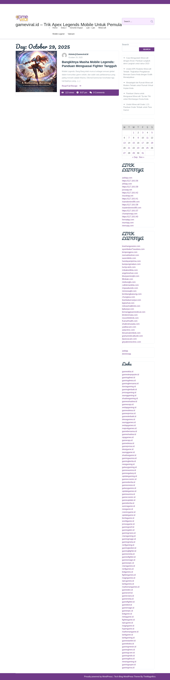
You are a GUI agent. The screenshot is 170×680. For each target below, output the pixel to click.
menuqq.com (128, 226)
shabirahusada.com (131, 324)
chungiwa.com (128, 297)
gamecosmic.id (128, 497)
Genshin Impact (76, 28)
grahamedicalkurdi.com (132, 336)
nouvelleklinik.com (130, 318)
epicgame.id (127, 623)
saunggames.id (129, 422)
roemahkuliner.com (130, 255)
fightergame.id (128, 620)
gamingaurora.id (129, 458)
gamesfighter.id (129, 557)
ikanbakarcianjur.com (131, 300)
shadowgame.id (129, 455)
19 (152, 143)
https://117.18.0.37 (130, 211)
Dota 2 (63, 28)
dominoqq (126, 354)
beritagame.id (128, 518)
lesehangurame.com (131, 246)
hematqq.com (128, 220)
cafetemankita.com (130, 285)
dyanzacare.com (129, 339)
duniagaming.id (129, 386)
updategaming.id (129, 476)
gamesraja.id (128, 404)
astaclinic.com (128, 330)
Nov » (141, 157)
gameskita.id (127, 371)
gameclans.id (128, 596)
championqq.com (129, 214)
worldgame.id (128, 521)
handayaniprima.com (131, 261)
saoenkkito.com (129, 258)
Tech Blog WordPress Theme (127, 677)
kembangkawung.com (132, 294)
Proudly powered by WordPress (98, 677)
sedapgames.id (129, 425)
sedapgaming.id (129, 407)
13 (124, 143)
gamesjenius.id (129, 413)
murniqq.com (128, 223)
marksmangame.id (130, 632)
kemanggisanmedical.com (133, 312)
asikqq (125, 351)
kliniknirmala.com (130, 315)
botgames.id (127, 572)
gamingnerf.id (128, 527)
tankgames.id (128, 584)
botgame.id (127, 614)
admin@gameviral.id (78, 54)
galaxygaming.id (129, 467)
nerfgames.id (128, 569)
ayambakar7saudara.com (133, 249)
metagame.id (128, 617)
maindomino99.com (131, 202)
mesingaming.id (129, 662)
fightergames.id (129, 575)
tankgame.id (127, 635)
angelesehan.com (130, 273)
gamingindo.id (128, 656)
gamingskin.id (128, 530)
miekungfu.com (129, 282)
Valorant (71, 34)
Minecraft (102, 28)
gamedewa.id (128, 443)
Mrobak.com (127, 279)
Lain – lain (90, 28)
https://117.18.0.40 (130, 217)
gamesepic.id (128, 563)
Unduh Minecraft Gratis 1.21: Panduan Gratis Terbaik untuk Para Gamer (137, 107)
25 (147, 148)
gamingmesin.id (129, 647)
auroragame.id (128, 506)
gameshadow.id (129, 434)
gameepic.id (127, 611)
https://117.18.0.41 (130, 199)
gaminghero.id (128, 650)
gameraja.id (127, 440)
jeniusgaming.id (129, 392)
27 (124, 153)
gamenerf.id (127, 593)
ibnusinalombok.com (131, 333)
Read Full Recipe (69, 86)
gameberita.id (128, 503)
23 (138, 148)
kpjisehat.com (128, 303)
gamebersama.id (129, 431)
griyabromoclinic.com (131, 342)
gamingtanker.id (129, 548)
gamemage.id (128, 608)
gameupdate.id (128, 500)
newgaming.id (128, 464)
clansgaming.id (129, 536)
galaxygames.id (129, 488)
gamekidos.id (128, 644)
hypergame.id (128, 629)
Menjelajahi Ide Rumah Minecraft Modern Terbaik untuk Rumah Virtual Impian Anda (138, 85)
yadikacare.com (129, 327)
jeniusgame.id (128, 524)
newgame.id (127, 509)
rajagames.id (128, 437)
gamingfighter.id (129, 551)
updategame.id (128, 515)
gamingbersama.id (130, 383)
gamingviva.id (128, 668)
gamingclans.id (129, 533)
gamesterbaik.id (129, 416)
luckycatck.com (129, 267)
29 (134, 153)
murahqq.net (127, 196)
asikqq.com (127, 178)
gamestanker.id (129, 641)
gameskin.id (127, 590)
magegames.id (128, 578)
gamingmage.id (129, 539)
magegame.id (128, 626)
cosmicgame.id (128, 512)
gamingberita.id (129, 461)
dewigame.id (127, 449)
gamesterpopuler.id (130, 374)
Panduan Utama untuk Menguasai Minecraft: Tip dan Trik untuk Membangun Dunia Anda (137, 96)
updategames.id (129, 491)
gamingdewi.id (128, 377)
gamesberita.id (128, 482)
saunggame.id (128, 452)
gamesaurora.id (129, 470)
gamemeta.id (128, 599)
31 (143, 153)
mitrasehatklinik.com (131, 306)
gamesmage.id (128, 560)
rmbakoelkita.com (130, 270)
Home (55, 28)
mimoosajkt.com (129, 291)
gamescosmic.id (129, 479)
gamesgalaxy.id (129, 473)
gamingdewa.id (129, 380)
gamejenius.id (128, 446)
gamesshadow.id (129, 401)
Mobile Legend (58, 34)
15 (134, 143)
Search (125, 44)
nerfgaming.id (128, 545)
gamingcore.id (128, 653)
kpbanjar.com (128, 309)
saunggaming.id (129, 395)
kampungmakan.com (131, 264)
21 (129, 148)
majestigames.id (129, 428)
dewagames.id (128, 419)
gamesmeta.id (128, 554)
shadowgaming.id (130, 398)
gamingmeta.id (128, 542)
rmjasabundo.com (130, 288)
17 (143, 143)
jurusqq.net (127, 190)
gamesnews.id (128, 485)
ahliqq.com (127, 184)
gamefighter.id (128, 602)
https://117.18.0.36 (130, 181)
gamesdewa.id (128, 410)
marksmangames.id (130, 587)
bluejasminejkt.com (130, 276)
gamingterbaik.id (129, 389)
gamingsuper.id (129, 665)
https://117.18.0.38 (130, 205)
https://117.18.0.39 (130, 187)
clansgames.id (128, 566)
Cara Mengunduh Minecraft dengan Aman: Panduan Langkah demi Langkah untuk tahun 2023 (136, 61)
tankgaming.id (128, 638)
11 (147, 138)
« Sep (135, 157)
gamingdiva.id (128, 659)
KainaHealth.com (129, 321)
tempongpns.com (129, 252)
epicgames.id (128, 581)
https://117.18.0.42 (130, 193)
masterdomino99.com (131, 208)
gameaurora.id (128, 494)
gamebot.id (127, 605)
